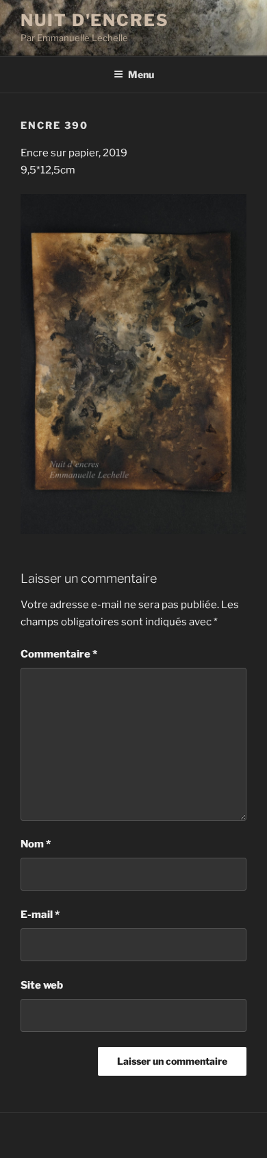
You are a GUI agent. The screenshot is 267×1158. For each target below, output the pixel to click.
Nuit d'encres (95, 20)
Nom (36, 844)
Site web (42, 985)
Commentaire (59, 654)
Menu (141, 74)
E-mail (40, 914)
